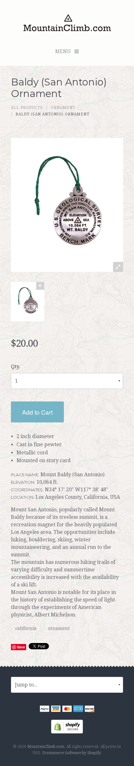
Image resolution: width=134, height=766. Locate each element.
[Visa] (56, 709)
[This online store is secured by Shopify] (67, 726)
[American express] (78, 709)
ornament (63, 107)
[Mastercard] (67, 709)
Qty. (15, 367)
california (25, 628)
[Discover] (89, 709)
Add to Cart (37, 412)
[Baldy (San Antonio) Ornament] (27, 302)
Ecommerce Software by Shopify (71, 753)
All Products (27, 107)
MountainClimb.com (45, 746)
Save (21, 647)
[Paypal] (45, 709)
